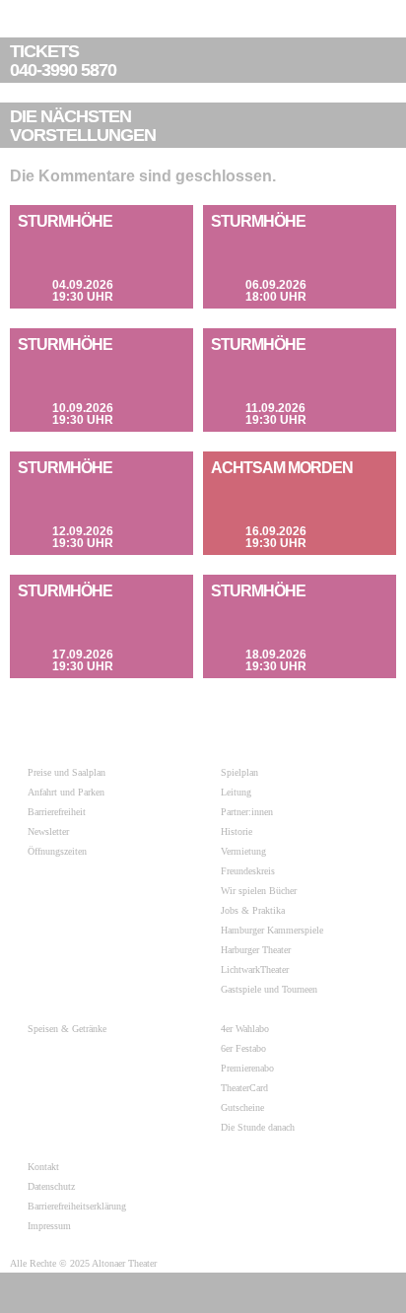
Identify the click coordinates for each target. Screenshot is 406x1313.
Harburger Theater (256, 949)
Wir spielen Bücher (259, 890)
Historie (236, 831)
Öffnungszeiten (57, 851)
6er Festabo (243, 1048)
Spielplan (239, 772)
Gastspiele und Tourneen (269, 989)
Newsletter (48, 831)
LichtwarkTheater (255, 969)
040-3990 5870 (63, 61)
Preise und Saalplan (66, 772)
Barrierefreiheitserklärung (77, 1206)
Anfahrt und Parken (66, 792)
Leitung (236, 792)
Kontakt (43, 1166)
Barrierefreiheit (57, 811)
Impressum (49, 1225)
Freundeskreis (248, 870)
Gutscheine (242, 1107)
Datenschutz (51, 1186)
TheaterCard (244, 1087)
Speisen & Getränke (67, 1028)
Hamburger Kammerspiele (272, 930)
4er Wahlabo (245, 1028)
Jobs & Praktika (253, 910)
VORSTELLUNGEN (83, 126)
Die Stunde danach (258, 1127)
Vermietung (243, 851)
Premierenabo (247, 1068)
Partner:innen (247, 811)
